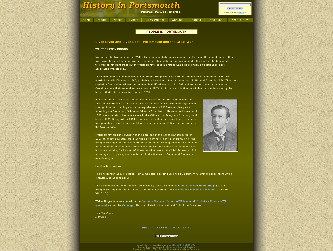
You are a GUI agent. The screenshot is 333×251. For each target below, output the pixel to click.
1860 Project (155, 19)
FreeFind (241, 12)
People (102, 19)
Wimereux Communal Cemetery (195, 189)
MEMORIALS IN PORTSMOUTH (183, 245)
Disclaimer (216, 19)
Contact (177, 19)
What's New (240, 19)
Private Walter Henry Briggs (198, 185)
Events (133, 19)
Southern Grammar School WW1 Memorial (168, 201)
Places (117, 19)
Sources (195, 19)
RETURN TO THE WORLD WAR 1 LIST (166, 227)
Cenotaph (128, 205)
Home (87, 19)
